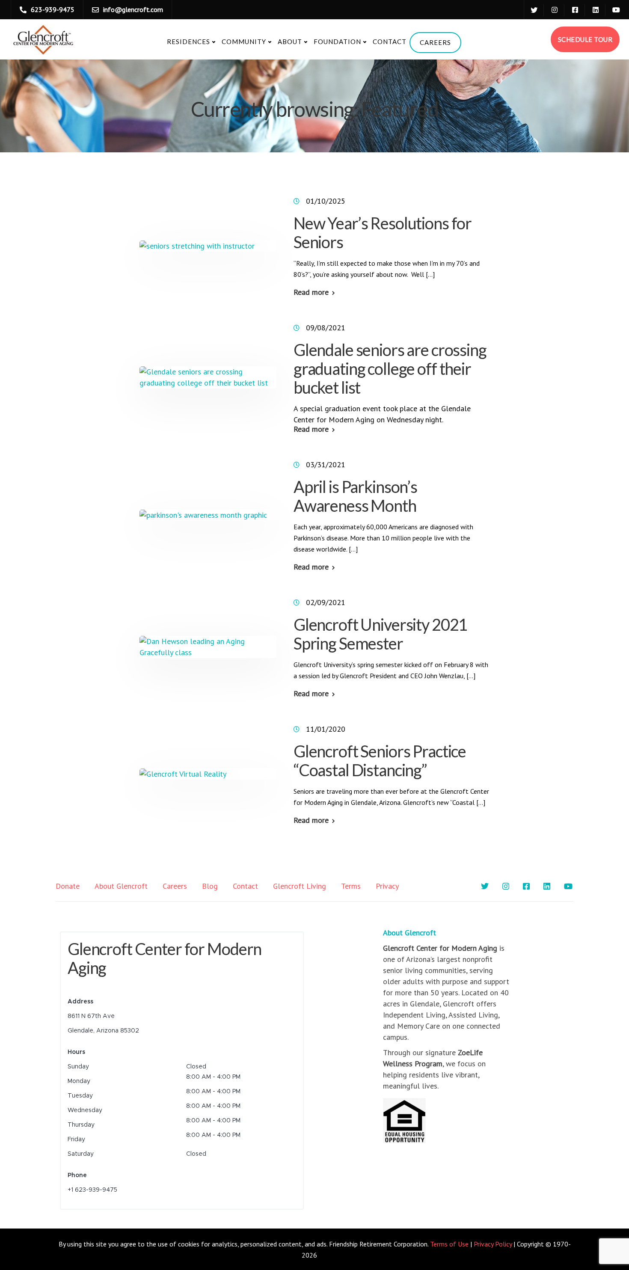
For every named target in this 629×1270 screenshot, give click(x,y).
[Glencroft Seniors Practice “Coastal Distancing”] (182, 773)
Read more (311, 292)
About (290, 41)
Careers (435, 42)
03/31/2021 (325, 464)
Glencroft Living (299, 886)
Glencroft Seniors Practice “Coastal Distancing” (380, 760)
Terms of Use (449, 1244)
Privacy (387, 886)
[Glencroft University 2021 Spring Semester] (207, 646)
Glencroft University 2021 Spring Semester (381, 633)
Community (244, 41)
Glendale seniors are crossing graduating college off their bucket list (390, 368)
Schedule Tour (585, 39)
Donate (68, 886)
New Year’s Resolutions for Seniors (383, 232)
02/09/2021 (325, 602)
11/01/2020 (325, 729)
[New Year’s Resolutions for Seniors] (197, 245)
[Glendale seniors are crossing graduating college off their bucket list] (207, 377)
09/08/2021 (325, 327)
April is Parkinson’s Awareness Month (355, 496)
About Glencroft (121, 886)
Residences (188, 41)
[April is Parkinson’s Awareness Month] (203, 514)
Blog (210, 886)
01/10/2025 (325, 201)
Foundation (337, 41)
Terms (351, 886)
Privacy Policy (493, 1244)
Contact (389, 41)
